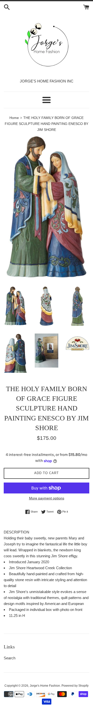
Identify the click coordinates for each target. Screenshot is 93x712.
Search (9, 658)
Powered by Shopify (75, 685)
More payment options (46, 498)
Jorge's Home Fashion (45, 685)
